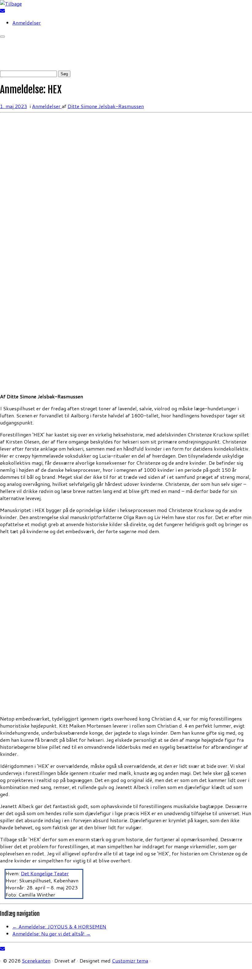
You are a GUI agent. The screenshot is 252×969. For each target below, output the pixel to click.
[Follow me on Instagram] (10, 10)
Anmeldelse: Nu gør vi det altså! (51, 933)
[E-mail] (2, 10)
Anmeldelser (26, 22)
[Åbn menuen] (2, 36)
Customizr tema (130, 960)
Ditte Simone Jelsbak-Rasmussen (106, 106)
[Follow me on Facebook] (7, 10)
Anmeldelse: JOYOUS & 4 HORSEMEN (59, 926)
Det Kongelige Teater (45, 873)
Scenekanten (36, 960)
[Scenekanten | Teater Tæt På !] (11, 3)
